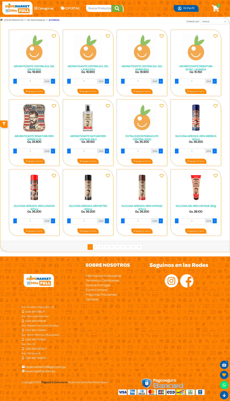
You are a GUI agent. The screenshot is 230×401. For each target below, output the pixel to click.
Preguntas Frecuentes (101, 294)
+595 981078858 (35, 321)
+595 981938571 (34, 311)
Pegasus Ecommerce (54, 382)
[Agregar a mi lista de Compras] (54, 36)
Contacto (92, 299)
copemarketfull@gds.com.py (45, 367)
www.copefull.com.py (40, 371)
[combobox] (214, 22)
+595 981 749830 (35, 358)
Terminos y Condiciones (102, 280)
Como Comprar (97, 290)
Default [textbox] (205, 22)
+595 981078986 (35, 330)
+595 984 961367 (35, 348)
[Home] (1, 20)
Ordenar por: (193, 21)
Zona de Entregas (98, 285)
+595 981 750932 (35, 339)
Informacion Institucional (103, 275)
